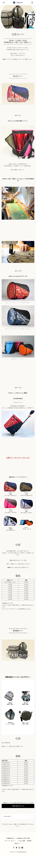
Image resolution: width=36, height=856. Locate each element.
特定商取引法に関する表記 (23, 838)
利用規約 (29, 840)
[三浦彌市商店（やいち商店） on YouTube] (22, 847)
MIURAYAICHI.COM (22, 851)
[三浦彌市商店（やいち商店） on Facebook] (14, 847)
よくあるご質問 (21, 840)
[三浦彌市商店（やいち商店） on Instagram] (19, 847)
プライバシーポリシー (10, 840)
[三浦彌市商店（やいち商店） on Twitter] (16, 847)
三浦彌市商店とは (10, 838)
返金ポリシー (18, 843)
